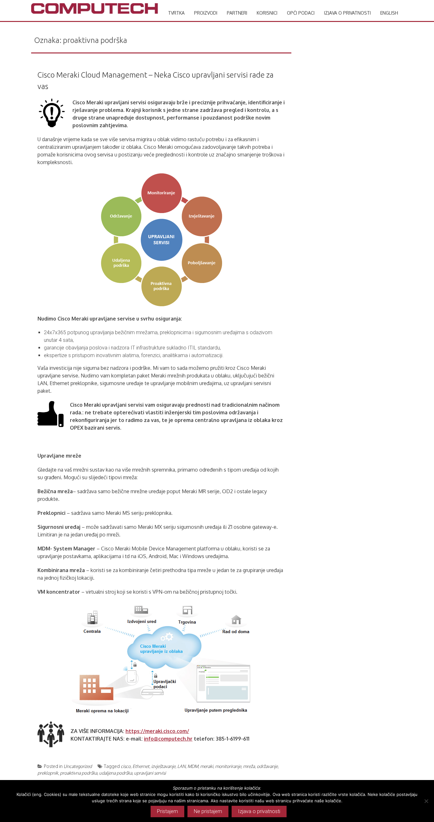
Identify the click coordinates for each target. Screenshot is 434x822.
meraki (206, 766)
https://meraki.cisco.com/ (157, 731)
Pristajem (167, 811)
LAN (181, 766)
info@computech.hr (168, 739)
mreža (249, 766)
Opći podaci (301, 13)
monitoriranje (228, 766)
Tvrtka (176, 13)
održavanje (267, 766)
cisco (126, 766)
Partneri (237, 13)
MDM (192, 766)
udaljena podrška (115, 773)
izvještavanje (163, 766)
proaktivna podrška (78, 773)
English (389, 13)
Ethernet (140, 766)
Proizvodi (205, 13)
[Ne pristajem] (426, 801)
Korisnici (267, 13)
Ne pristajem (208, 811)
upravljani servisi (150, 773)
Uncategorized (78, 766)
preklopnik (47, 773)
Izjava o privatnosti (347, 13)
